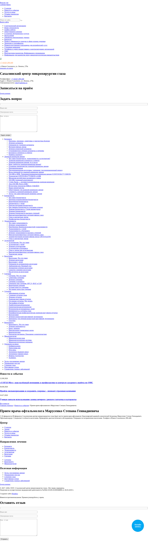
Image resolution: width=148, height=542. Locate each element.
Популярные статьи (11, 367)
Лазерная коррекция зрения (14, 156)
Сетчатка (7, 291)
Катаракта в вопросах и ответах (20, 153)
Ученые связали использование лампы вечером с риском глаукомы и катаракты (38, 399)
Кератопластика (14, 332)
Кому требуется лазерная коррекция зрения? (25, 164)
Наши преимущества (16, 188)
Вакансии (8, 39)
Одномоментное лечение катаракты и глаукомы (26, 151)
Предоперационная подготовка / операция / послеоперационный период (36, 170)
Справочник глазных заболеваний (17, 369)
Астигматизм (9, 240)
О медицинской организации (15, 26)
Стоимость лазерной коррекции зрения (23, 192)
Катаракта (8, 139)
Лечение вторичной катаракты (20, 149)
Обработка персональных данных (16, 37)
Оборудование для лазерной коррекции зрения (26, 190)
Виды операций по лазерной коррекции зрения (26, 172)
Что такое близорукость (17, 197)
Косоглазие (8, 256)
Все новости (4, 403)
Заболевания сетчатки (17, 293)
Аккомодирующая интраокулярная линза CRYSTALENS (30, 237)
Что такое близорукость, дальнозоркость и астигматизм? (29, 158)
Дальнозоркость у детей (17, 229)
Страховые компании (12, 47)
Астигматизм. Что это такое (19, 242)
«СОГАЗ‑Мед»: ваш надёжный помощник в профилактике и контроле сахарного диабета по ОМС (46, 382)
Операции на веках (11, 344)
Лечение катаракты (16, 143)
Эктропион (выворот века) (19, 352)
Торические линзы (15, 254)
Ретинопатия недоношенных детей (22, 309)
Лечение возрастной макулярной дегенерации (26, 317)
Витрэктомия (14, 315)
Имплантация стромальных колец (21, 330)
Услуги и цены (9, 12)
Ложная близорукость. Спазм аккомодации (24, 209)
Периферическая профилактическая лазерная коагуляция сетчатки (33, 313)
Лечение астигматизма (17, 246)
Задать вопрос (5, 93)
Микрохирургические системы (20, 340)
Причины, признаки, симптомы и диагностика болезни (29, 141)
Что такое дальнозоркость (18, 223)
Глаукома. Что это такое (17, 276)
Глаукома (7, 274)
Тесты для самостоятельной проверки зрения (25, 194)
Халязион (12, 358)
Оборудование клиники (13, 32)
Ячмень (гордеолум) (16, 356)
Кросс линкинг (14, 328)
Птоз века (12, 350)
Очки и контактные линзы (18, 217)
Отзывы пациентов (11, 14)
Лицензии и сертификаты (13, 43)
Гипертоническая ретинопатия (20, 307)
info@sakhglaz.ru (21, 83)
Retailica (15, 494)
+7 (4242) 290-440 (6, 63)
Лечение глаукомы (15, 279)
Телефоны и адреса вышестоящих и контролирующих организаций (29, 49)
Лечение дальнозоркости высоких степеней (25, 233)
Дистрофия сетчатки (16, 303)
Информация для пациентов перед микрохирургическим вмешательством (31, 55)
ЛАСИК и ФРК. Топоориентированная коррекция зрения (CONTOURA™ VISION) (40, 174)
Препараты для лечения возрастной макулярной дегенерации (31, 319)
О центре (7, 8)
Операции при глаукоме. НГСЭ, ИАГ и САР (25, 283)
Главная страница (6, 405)
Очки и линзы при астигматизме (21, 250)
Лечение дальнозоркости (18, 225)
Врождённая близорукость (18, 201)
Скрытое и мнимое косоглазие (20, 270)
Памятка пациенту (15, 155)
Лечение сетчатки (15, 297)
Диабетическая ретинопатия (19, 305)
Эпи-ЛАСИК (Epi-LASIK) (18, 184)
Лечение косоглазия (16, 260)
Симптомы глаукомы (16, 278)
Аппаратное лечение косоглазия (20, 268)
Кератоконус (9, 322)
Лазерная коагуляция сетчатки (20, 299)
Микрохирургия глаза (17, 338)
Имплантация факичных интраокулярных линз (26, 215)
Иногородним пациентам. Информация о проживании (24, 53)
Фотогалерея (9, 35)
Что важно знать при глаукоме (20, 289)
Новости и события (11, 10)
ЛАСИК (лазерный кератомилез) (21, 180)
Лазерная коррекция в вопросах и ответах (24, 160)
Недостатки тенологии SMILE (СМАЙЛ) (24, 186)
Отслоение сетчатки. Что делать (20, 301)
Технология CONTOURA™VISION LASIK (25, 176)
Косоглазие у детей (16, 262)
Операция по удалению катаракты (21, 145)
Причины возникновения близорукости (23, 199)
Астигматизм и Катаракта (18, 248)
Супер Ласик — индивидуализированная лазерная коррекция (31, 182)
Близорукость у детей (16, 203)
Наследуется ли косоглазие (18, 272)
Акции (6, 429)
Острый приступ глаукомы (18, 287)
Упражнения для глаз (12, 363)
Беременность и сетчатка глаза (20, 311)
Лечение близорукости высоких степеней (24, 213)
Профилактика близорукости (19, 219)
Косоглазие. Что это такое (18, 258)
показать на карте (6, 68)
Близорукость (9, 196)
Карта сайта (4, 22)
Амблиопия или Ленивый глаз (20, 266)
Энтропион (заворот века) (18, 354)
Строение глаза (10, 365)
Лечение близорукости (17, 211)
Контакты (8, 16)
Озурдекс (12, 320)
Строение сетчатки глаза (18, 295)
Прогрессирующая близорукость (21, 205)
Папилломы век (14, 348)
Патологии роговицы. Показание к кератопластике (28, 334)
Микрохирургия (10, 336)
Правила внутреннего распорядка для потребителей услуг (25, 45)
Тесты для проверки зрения (14, 361)
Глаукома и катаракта (16, 281)
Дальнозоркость (10, 221)
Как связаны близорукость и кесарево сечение (26, 207)
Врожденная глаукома (17, 285)
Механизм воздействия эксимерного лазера (25, 178)
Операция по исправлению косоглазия (23, 264)
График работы (9, 30)
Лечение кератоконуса (17, 326)
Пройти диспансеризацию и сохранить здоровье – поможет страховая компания (38, 391)
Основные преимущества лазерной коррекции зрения (28, 166)
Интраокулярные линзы (17, 147)
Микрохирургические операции (21, 342)
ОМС (6, 51)
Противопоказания (16, 168)
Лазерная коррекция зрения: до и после (23, 162)
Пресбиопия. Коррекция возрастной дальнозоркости (28, 227)
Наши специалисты (11, 28)
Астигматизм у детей (16, 244)
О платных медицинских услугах (16, 33)
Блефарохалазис (15, 346)
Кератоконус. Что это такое (19, 324)
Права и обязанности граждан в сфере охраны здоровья (24, 41)
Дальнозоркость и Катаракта (19, 231)
